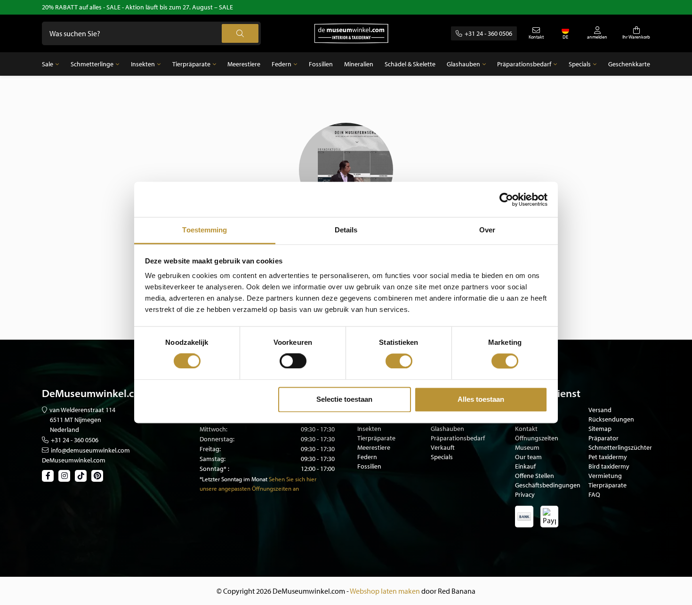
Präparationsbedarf (524, 64)
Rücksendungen (611, 419)
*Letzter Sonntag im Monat (233, 479)
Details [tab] (346, 230)
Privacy (525, 494)
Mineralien (358, 64)
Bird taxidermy (608, 466)
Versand (600, 410)
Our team (528, 457)
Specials (580, 64)
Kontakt (526, 428)
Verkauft (443, 447)
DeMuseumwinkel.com (73, 460)
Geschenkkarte (629, 64)
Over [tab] (487, 230)
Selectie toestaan (344, 399)
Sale (47, 64)
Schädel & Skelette (410, 64)
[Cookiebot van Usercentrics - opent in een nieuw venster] (506, 199)
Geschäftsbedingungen (547, 485)
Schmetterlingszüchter (620, 447)
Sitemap (600, 428)
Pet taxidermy (607, 457)
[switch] (293, 361)
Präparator (603, 438)
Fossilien (321, 64)
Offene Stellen (534, 475)
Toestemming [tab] (204, 230)
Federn (281, 64)
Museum (527, 447)
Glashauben (463, 64)
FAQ (594, 494)
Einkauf (525, 466)
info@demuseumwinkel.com (90, 450)
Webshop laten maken (385, 591)
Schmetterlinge (92, 64)
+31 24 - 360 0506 (488, 33)
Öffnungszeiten (536, 438)
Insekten (143, 64)
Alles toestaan (481, 399)
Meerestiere (243, 64)
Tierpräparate (191, 64)
